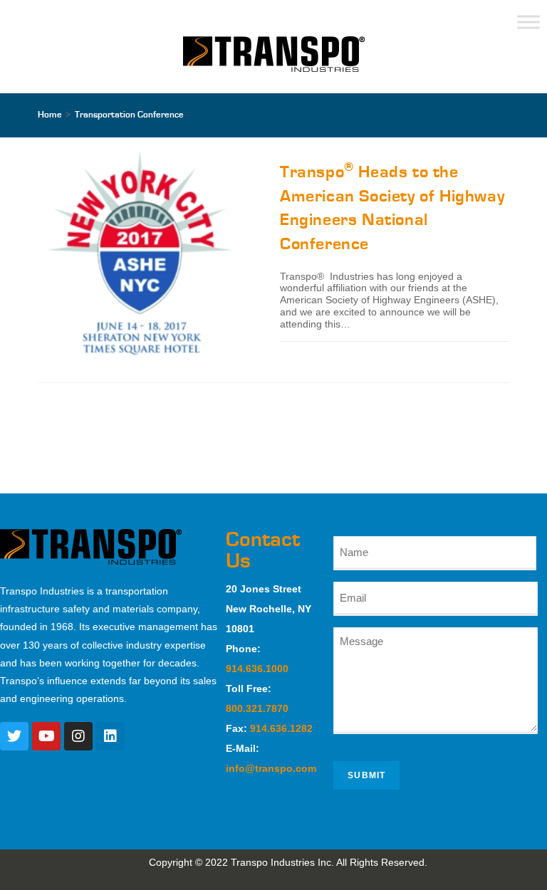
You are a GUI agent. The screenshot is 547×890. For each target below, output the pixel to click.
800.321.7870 (257, 708)
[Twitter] (14, 736)
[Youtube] (46, 736)
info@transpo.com (271, 768)
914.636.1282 (281, 728)
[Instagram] (78, 736)
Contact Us (263, 550)
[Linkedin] (110, 736)
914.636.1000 (257, 668)
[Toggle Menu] (528, 21)
